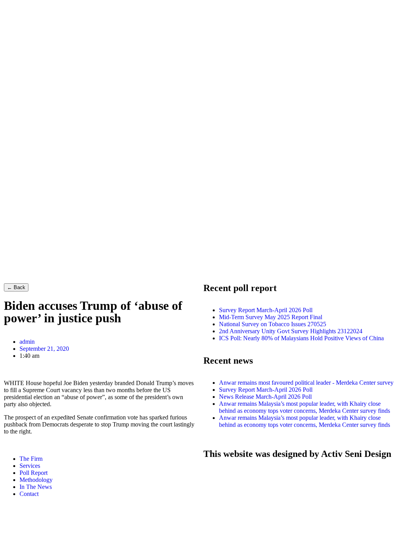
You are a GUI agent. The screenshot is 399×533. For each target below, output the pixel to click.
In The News (35, 486)
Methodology (36, 479)
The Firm (30, 458)
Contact (29, 493)
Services (29, 465)
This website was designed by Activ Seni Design (297, 454)
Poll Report (33, 472)
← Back (16, 287)
